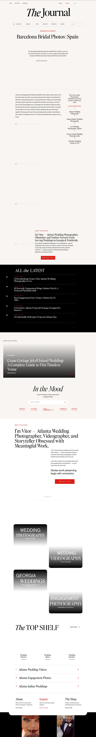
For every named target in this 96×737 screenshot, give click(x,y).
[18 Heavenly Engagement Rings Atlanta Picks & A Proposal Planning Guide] (9, 289)
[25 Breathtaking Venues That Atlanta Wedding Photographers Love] (9, 279)
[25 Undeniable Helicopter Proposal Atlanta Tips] (9, 317)
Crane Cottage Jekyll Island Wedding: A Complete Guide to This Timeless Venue (35, 365)
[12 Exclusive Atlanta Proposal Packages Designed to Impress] (9, 308)
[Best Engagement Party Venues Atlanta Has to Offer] (9, 298)
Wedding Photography (48, 31)
